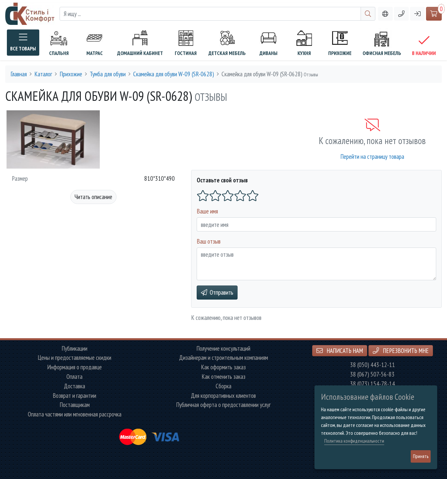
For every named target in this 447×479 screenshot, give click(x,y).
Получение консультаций (223, 348)
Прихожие (339, 53)
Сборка (223, 386)
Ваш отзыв (209, 241)
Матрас (94, 53)
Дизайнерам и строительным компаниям (223, 357)
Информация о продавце (74, 367)
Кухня (304, 53)
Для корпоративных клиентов (223, 395)
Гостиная (186, 53)
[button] (401, 14)
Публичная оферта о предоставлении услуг (223, 404)
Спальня (59, 53)
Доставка (74, 386)
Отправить (221, 292)
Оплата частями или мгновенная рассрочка (74, 414)
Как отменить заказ (223, 376)
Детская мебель (227, 53)
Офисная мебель (382, 53)
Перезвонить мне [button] (405, 350)
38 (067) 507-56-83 (372, 374)
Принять (420, 456)
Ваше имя (207, 211)
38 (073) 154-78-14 (372, 383)
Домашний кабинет (140, 53)
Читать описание (93, 197)
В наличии (424, 53)
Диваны (268, 53)
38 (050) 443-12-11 (372, 364)
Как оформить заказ (223, 367)
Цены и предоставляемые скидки (74, 357)
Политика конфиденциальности (354, 441)
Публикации (74, 348)
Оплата (74, 376)
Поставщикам (75, 404)
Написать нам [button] (344, 350)
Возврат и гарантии (74, 395)
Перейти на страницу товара (372, 156)
